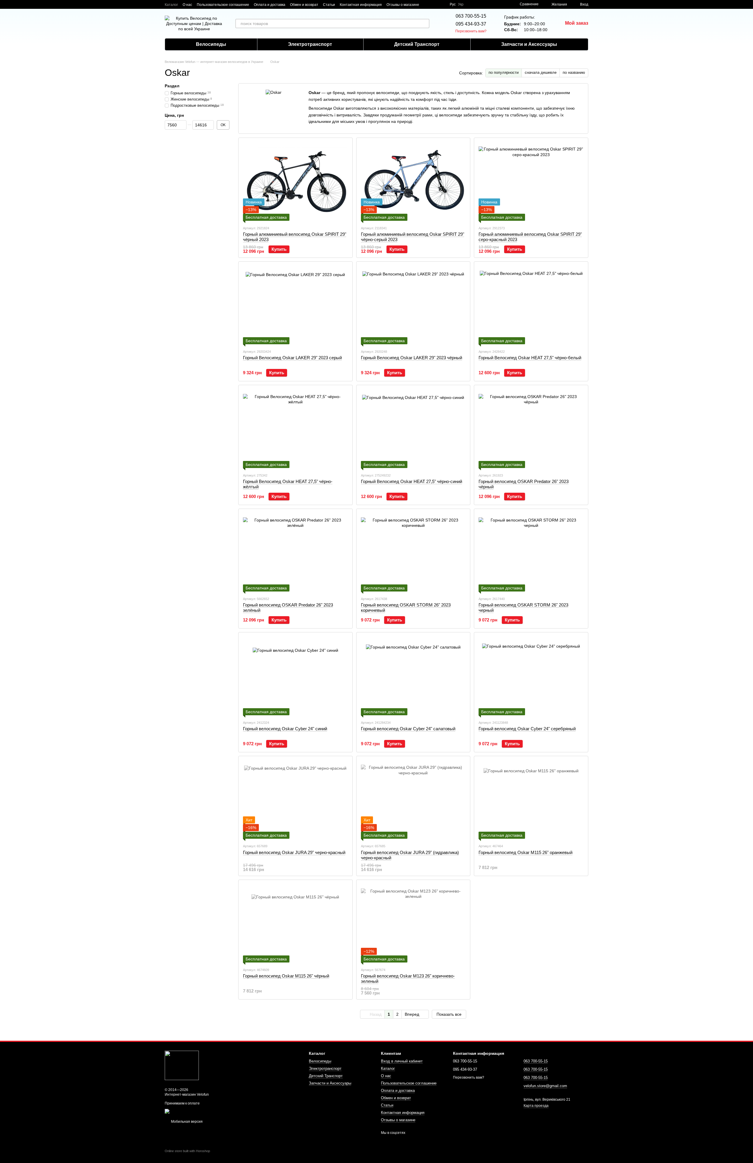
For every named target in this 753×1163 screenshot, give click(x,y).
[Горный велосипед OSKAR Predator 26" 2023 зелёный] (295, 552)
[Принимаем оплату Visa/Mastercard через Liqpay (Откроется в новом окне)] (208, 1111)
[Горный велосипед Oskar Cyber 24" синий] (295, 676)
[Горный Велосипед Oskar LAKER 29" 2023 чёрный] (413, 305)
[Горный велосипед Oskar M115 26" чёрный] (295, 923)
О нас (187, 5)
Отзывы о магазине (403, 5)
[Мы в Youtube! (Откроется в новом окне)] (434, 4)
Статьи (329, 5)
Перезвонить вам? (471, 31)
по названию (574, 72)
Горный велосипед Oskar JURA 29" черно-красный (294, 852)
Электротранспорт (310, 44)
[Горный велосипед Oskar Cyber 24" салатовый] (413, 676)
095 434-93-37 (471, 23)
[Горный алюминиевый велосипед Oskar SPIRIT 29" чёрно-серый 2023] (413, 181)
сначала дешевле (541, 72)
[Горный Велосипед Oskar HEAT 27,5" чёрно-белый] (531, 305)
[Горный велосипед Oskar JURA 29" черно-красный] (295, 800)
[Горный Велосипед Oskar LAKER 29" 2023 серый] (295, 305)
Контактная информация (361, 5)
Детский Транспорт (416, 44)
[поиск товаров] (424, 23)
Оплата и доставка (269, 5)
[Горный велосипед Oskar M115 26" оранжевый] (531, 800)
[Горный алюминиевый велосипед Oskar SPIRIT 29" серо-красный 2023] (531, 181)
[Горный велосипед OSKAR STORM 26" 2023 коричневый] (413, 552)
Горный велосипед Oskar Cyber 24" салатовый (408, 728)
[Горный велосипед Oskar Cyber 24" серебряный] (531, 676)
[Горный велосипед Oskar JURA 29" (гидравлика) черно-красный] (413, 800)
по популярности (504, 72)
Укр (461, 4)
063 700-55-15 (471, 16)
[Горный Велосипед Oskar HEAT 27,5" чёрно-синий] (413, 429)
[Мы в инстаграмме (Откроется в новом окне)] (441, 4)
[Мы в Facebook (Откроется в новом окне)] (427, 4)
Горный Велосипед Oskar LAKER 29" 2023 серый (292, 357)
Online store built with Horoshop (187, 1151)
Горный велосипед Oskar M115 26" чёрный (286, 975)
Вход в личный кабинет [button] (402, 1061)
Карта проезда (536, 1106)
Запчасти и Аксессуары (529, 44)
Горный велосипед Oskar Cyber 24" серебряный (527, 728)
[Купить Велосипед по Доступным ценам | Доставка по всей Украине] (182, 1065)
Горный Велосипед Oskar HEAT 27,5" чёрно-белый (530, 357)
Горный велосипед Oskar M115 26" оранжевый (525, 852)
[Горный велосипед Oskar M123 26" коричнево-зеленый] (413, 923)
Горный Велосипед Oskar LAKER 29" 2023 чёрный (411, 357)
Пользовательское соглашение (223, 5)
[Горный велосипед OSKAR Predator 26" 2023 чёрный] (531, 429)
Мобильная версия (186, 1121)
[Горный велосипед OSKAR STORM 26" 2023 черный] (531, 552)
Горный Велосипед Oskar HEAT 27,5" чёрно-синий (411, 481)
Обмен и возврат (304, 5)
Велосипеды (211, 44)
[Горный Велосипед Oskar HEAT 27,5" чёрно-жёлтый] (295, 429)
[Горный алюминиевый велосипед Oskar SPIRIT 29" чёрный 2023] (295, 181)
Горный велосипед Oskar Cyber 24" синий (285, 728)
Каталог (171, 5)
